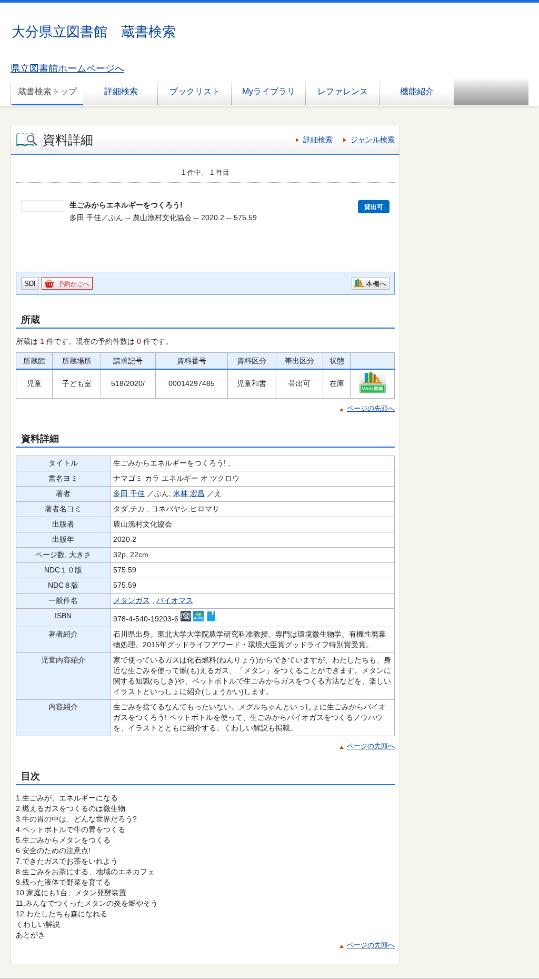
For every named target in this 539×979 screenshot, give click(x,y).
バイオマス (174, 600)
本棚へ (376, 284)
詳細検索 (121, 91)
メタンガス (131, 600)
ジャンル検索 (373, 139)
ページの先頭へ (371, 408)
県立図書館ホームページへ (67, 68)
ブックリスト (194, 91)
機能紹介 (417, 91)
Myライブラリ (268, 91)
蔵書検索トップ (47, 91)
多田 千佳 (129, 493)
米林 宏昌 (189, 493)
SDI (30, 284)
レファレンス (342, 91)
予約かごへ (73, 284)
